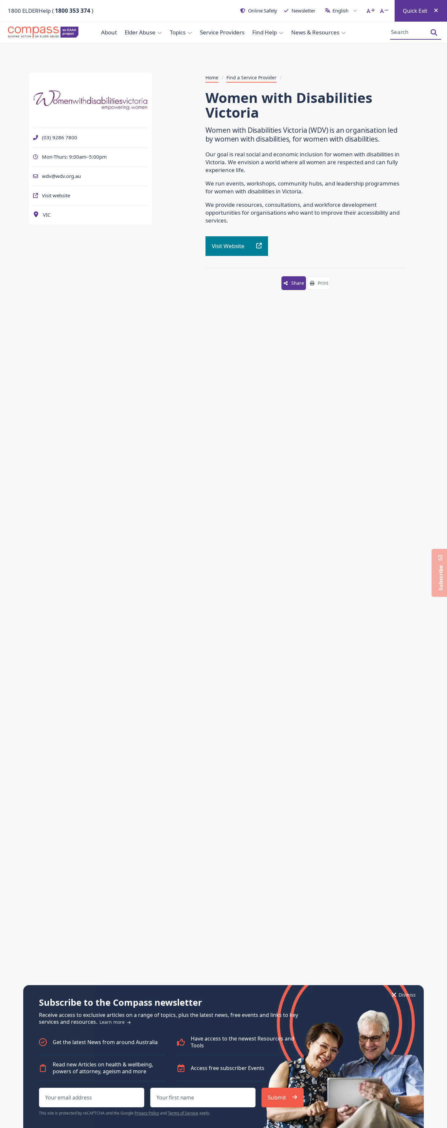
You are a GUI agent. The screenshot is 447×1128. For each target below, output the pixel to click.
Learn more (112, 1022)
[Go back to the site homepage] (39, 32)
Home (212, 78)
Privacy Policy (146, 1113)
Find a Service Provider (251, 78)
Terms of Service (183, 1113)
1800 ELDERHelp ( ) (50, 10)
